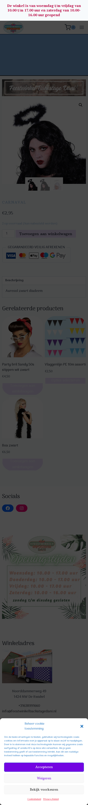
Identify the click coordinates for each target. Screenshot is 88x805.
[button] (82, 726)
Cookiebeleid (34, 799)
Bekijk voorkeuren (44, 789)
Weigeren (44, 778)
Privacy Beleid (51, 799)
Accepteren (44, 767)
